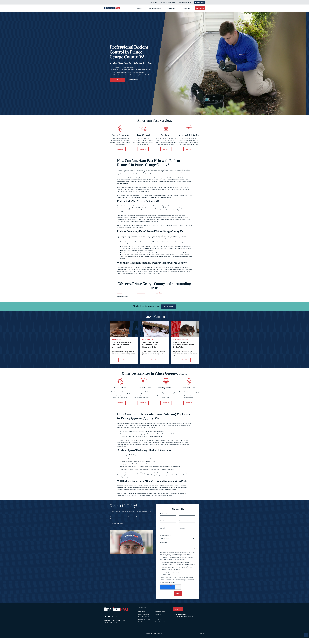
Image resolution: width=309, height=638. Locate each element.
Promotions (141, 611)
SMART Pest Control (144, 616)
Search (155, 2)
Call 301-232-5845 (169, 2)
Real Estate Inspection (144, 619)
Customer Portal (186, 2)
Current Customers (155, 8)
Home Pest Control (143, 614)
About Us (158, 614)
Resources (186, 8)
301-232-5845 (180, 614)
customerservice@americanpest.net (183, 616)
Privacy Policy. (172, 582)
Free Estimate (199, 2)
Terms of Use (177, 569)
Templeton (159, 293)
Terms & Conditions (160, 622)
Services (139, 8)
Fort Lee (119, 293)
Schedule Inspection (117, 79)
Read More (123, 360)
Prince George (141, 293)
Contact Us (200, 8)
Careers (157, 616)
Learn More (120, 149)
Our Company (172, 8)
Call (174, 614)
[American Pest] (112, 8)
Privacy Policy (167, 569)
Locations (158, 619)
